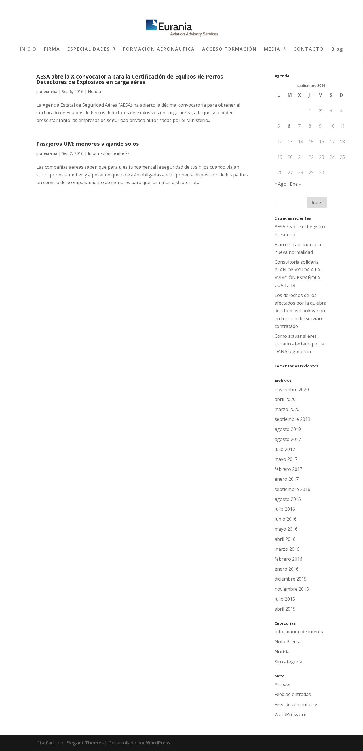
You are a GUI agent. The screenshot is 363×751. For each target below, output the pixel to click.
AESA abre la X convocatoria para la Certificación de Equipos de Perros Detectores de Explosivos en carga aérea (129, 79)
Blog (337, 49)
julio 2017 (285, 449)
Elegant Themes (85, 743)
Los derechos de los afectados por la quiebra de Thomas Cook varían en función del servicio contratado (300, 310)
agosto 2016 (288, 499)
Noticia (94, 91)
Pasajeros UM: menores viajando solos (87, 143)
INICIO (28, 49)
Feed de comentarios (296, 704)
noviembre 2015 (292, 589)
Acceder (283, 684)
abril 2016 (285, 539)
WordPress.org (291, 714)
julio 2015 (285, 599)
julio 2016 (285, 509)
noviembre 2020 (292, 389)
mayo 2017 (286, 459)
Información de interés (109, 153)
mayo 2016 (286, 529)
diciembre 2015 (291, 579)
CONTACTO (309, 49)
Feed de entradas (293, 694)
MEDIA (272, 49)
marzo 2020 (287, 409)
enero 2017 (287, 479)
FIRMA (52, 49)
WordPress (158, 743)
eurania (50, 91)
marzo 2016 (287, 549)
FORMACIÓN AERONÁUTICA (159, 49)
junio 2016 (286, 519)
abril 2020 (285, 399)
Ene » (295, 184)
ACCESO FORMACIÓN (229, 49)
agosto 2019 (288, 429)
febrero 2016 (288, 559)
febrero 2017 (288, 469)
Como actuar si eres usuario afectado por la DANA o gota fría (299, 344)
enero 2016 (287, 569)
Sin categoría (288, 662)
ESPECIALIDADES (88, 49)
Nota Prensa (288, 641)
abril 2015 (285, 609)
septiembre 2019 (292, 419)
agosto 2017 (288, 439)
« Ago (280, 184)
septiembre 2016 (292, 489)
